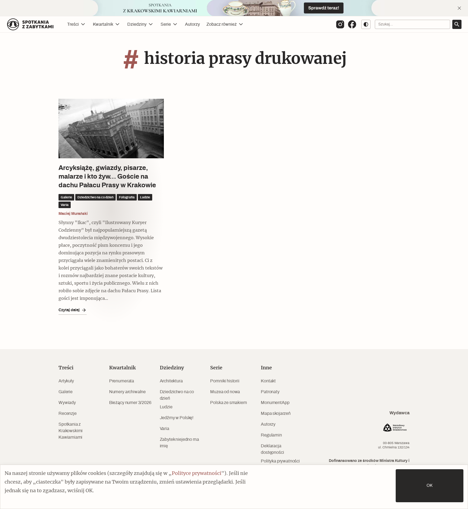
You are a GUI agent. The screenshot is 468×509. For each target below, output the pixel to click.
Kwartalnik (103, 24)
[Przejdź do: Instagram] (340, 24)
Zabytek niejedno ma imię (179, 442)
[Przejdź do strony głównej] (30, 24)
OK (430, 486)
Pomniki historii (224, 381)
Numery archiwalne (127, 392)
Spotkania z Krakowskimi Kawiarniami (70, 430)
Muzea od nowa (225, 392)
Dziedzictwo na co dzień (177, 395)
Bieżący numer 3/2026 (130, 402)
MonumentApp (275, 402)
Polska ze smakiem (228, 402)
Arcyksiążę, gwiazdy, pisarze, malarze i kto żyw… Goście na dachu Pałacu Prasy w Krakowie (107, 177)
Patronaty (270, 392)
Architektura (171, 381)
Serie (166, 24)
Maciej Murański (73, 214)
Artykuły (66, 381)
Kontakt (268, 381)
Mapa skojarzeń (276, 413)
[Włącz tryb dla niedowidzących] (365, 24)
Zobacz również (221, 24)
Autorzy (192, 24)
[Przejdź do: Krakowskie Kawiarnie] (234, 8)
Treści (73, 24)
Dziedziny (137, 24)
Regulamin (271, 435)
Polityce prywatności (196, 473)
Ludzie (166, 407)
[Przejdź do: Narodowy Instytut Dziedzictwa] (395, 428)
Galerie (65, 392)
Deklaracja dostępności (272, 449)
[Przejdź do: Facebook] (352, 24)
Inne (266, 368)
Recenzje (67, 413)
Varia (164, 428)
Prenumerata (121, 381)
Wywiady (67, 402)
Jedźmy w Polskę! (176, 418)
